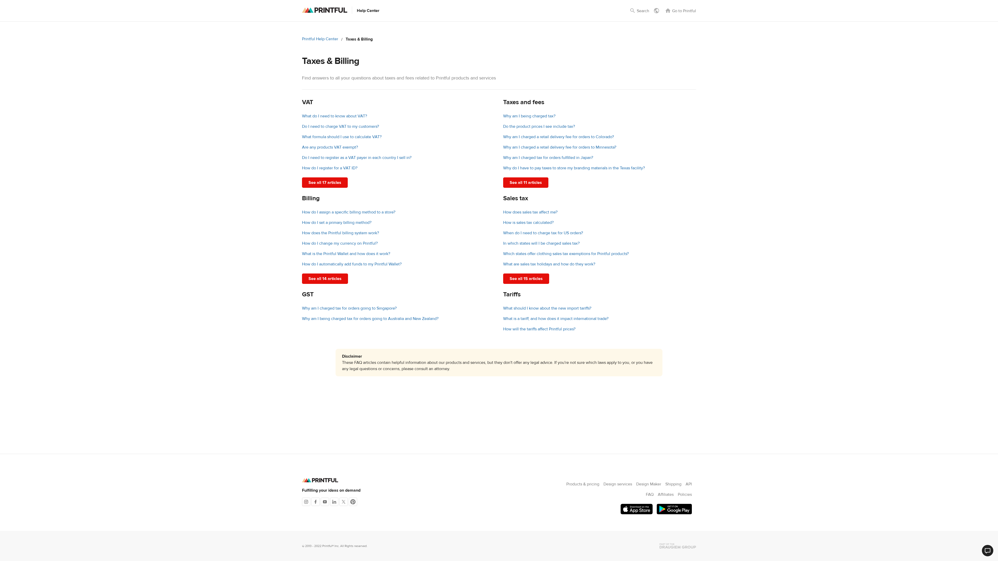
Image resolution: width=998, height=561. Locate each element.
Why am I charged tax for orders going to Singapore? (349, 308)
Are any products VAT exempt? (330, 147)
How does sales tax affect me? (530, 212)
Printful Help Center (320, 39)
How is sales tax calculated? (528, 222)
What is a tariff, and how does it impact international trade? (555, 318)
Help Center (368, 10)
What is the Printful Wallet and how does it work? (346, 253)
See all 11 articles (526, 182)
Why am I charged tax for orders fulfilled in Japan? (548, 157)
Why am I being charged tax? (529, 116)
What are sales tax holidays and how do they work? (549, 264)
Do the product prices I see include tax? (539, 126)
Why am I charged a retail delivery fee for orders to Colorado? (558, 136)
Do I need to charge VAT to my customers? (340, 126)
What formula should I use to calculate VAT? (342, 136)
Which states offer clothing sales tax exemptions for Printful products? (566, 253)
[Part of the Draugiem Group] (678, 546)
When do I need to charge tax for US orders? (543, 233)
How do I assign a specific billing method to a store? (348, 212)
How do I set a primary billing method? (336, 222)
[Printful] (324, 10)
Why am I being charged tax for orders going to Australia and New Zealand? (370, 318)
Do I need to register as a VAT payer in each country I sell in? (356, 157)
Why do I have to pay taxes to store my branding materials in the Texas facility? (574, 168)
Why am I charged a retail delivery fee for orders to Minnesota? (559, 147)
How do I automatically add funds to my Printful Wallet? (352, 264)
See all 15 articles (526, 278)
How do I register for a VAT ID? (329, 168)
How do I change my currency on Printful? (340, 243)
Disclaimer (352, 356)
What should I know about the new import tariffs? (547, 308)
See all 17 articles (324, 182)
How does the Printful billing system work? (340, 233)
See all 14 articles (325, 278)
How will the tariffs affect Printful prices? (539, 329)
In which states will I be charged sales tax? (541, 243)
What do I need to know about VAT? (334, 116)
